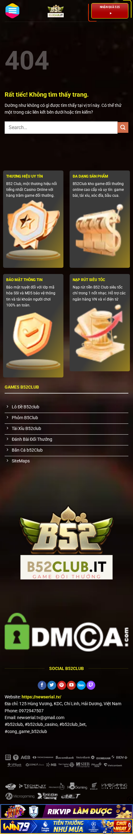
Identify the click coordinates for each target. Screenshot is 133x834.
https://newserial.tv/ (41, 696)
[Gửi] (123, 127)
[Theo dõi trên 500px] (81, 685)
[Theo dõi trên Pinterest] (61, 685)
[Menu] (12, 11)
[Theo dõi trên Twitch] (91, 685)
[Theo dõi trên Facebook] (42, 685)
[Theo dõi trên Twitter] (51, 685)
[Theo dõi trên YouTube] (71, 685)
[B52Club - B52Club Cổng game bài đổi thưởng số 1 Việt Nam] (56, 11)
